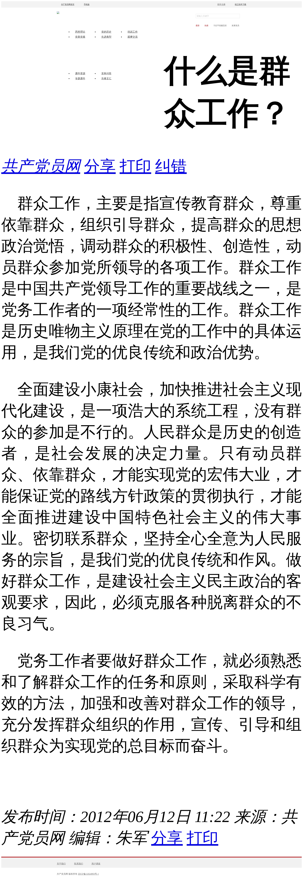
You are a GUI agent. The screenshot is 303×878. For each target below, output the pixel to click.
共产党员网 (40, 166)
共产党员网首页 (67, 4)
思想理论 (80, 31)
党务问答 (106, 73)
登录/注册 (221, 4)
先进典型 (106, 36)
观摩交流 (133, 36)
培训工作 (133, 31)
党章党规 (80, 36)
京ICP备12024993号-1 (88, 874)
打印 (135, 166)
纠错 (171, 166)
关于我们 (61, 864)
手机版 (86, 4)
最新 (197, 25)
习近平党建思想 (220, 25)
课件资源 (80, 73)
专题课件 (80, 78)
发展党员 (235, 25)
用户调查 (96, 864)
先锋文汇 (106, 78)
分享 (100, 166)
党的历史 (106, 31)
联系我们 (78, 864)
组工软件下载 (240, 4)
